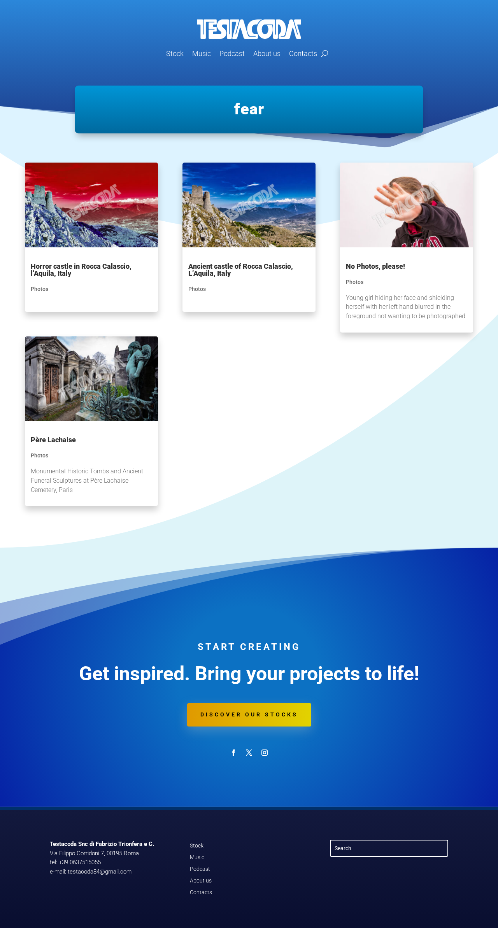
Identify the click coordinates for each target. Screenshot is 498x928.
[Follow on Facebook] (233, 752)
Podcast (232, 53)
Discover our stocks (249, 714)
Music (201, 53)
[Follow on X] (249, 752)
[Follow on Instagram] (264, 752)
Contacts (303, 53)
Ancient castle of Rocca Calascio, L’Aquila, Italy (240, 269)
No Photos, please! (375, 266)
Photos (39, 289)
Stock (175, 53)
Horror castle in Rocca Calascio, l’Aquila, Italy (81, 269)
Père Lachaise (53, 440)
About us (267, 53)
